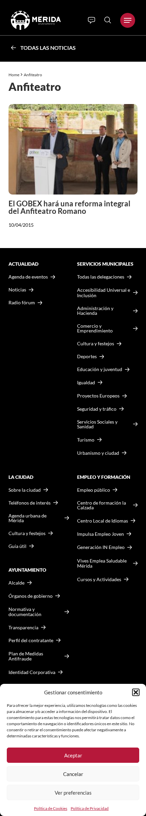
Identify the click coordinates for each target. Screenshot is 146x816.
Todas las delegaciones (100, 276)
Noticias (17, 289)
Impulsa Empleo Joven (100, 533)
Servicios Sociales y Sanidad (97, 424)
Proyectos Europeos (98, 395)
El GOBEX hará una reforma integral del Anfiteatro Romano (69, 207)
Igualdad (86, 382)
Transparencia (23, 627)
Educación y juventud (99, 369)
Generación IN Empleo (101, 547)
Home (13, 74)
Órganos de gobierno (30, 595)
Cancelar (73, 774)
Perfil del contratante (30, 640)
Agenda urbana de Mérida (27, 518)
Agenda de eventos (28, 276)
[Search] (108, 20)
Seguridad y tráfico (96, 409)
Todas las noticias (48, 47)
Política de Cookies (50, 808)
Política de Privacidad (90, 808)
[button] (135, 692)
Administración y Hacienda (95, 310)
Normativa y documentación (24, 612)
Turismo (85, 439)
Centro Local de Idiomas (102, 520)
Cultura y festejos (26, 533)
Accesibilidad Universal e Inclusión (103, 292)
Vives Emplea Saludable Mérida (102, 563)
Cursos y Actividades (99, 579)
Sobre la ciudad (24, 490)
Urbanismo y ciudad (98, 452)
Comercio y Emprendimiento (95, 328)
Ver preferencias (73, 793)
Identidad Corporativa (31, 672)
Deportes (87, 356)
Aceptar (73, 755)
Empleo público (93, 490)
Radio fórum (21, 302)
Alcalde (16, 582)
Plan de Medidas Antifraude (25, 656)
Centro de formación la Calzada (101, 505)
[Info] (91, 20)
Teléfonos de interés (29, 503)
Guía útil (17, 546)
